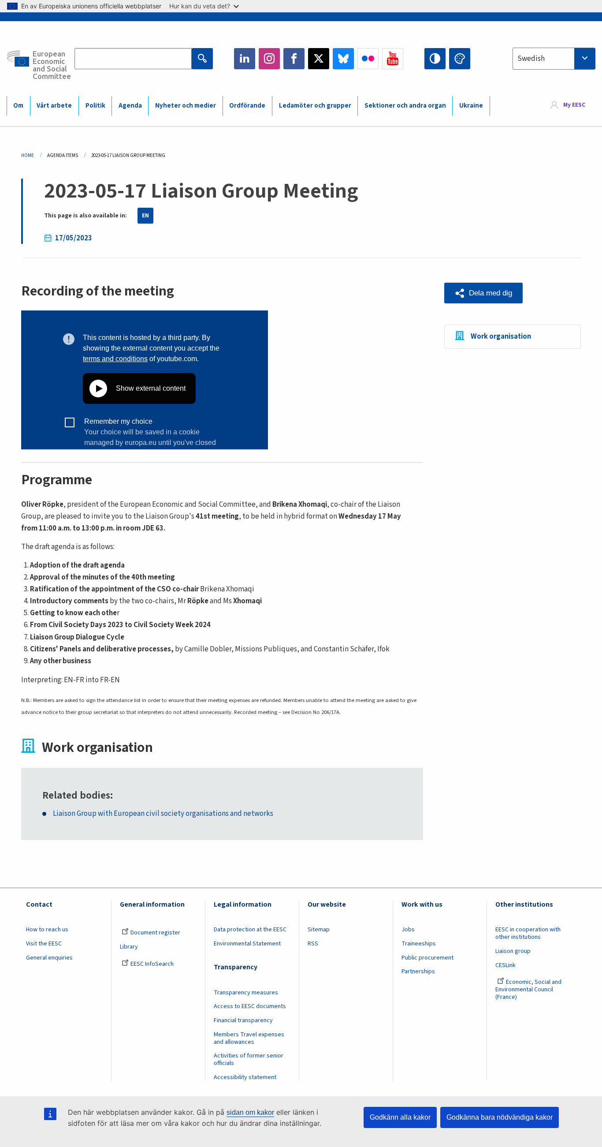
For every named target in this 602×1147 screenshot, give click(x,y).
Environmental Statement (247, 943)
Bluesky (343, 58)
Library (129, 946)
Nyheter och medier (185, 105)
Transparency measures (246, 992)
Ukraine (471, 105)
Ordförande (247, 105)
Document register (155, 932)
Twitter (318, 58)
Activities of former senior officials (248, 1059)
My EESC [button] (574, 105)
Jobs (408, 929)
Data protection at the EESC (250, 929)
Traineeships (418, 943)
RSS (313, 943)
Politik (95, 105)
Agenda (130, 105)
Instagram (269, 58)
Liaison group (513, 951)
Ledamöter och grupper (315, 105)
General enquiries (49, 957)
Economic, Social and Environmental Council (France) (528, 989)
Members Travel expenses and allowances (249, 1038)
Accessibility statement (245, 1077)
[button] (483, 293)
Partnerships (418, 971)
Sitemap (319, 929)
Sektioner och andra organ (405, 105)
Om (18, 105)
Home (27, 155)
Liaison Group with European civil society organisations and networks (163, 814)
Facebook (294, 58)
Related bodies (76, 795)
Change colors (459, 58)
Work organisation (501, 336)
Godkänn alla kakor (400, 1117)
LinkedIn (244, 58)
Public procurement (427, 957)
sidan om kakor (250, 1112)
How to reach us (47, 929)
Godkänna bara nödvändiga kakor (499, 1117)
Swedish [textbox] (531, 58)
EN (145, 215)
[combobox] (554, 59)
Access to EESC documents (250, 1006)
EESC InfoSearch (152, 964)
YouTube (392, 58)
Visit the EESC (44, 943)
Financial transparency (243, 1020)
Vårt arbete (54, 105)
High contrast (435, 58)
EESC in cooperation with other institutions (528, 933)
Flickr (368, 58)
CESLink (505, 965)
